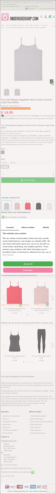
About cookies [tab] (28, 227)
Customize (28, 270)
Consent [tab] (10, 227)
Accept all (28, 264)
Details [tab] (46, 227)
